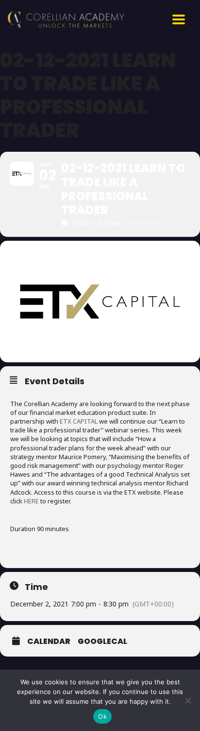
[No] (188, 700)
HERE (31, 501)
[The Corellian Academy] (66, 19)
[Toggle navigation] (178, 19)
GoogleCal (102, 641)
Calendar (48, 641)
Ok (102, 716)
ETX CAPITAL (79, 421)
